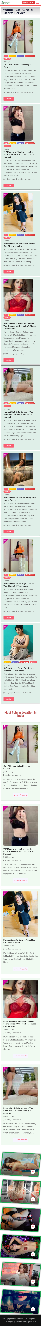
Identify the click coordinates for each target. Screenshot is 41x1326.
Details (8, 99)
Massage (6, 62)
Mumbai (20, 92)
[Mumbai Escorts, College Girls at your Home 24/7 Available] (18, 555)
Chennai (8, 1308)
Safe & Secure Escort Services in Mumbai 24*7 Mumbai (18, 669)
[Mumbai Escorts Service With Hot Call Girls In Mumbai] (18, 212)
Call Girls (6, 409)
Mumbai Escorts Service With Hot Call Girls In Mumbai (19, 244)
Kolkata (8, 1225)
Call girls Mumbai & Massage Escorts (17, 66)
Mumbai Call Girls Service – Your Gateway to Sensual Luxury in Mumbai (18, 414)
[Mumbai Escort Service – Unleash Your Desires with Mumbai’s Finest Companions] (18, 295)
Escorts (6, 149)
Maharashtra (28, 92)
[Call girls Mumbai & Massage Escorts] (18, 36)
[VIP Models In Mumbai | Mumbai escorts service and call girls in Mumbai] (18, 123)
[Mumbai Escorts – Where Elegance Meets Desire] (18, 469)
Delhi (7, 1198)
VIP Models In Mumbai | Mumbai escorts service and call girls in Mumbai (18, 154)
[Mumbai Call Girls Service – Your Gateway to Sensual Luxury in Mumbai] (18, 384)
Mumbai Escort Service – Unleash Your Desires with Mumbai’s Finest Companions (19, 326)
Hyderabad (10, 1280)
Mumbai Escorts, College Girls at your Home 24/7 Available (18, 584)
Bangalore (9, 1253)
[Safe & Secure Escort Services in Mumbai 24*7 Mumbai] (18, 642)
